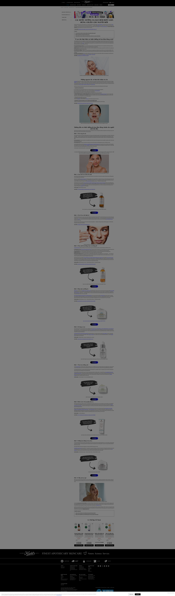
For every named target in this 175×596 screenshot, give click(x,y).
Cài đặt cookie (131, 594)
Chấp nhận (137, 594)
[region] (87, 594)
